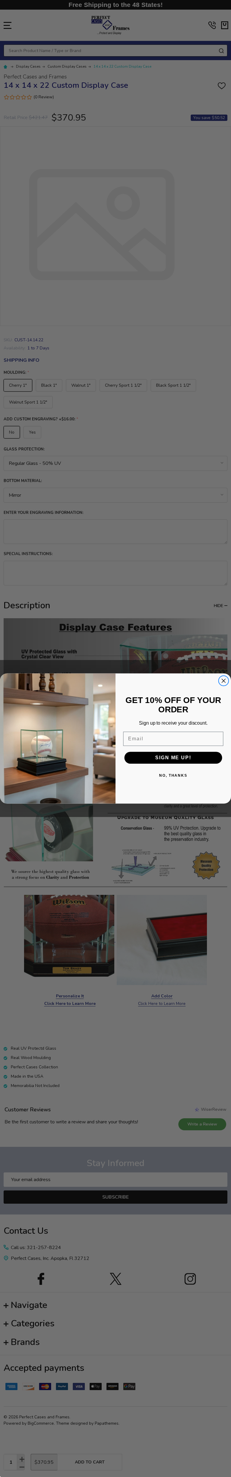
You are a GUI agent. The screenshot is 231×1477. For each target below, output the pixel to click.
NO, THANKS (173, 775)
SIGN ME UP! (173, 757)
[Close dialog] (223, 680)
